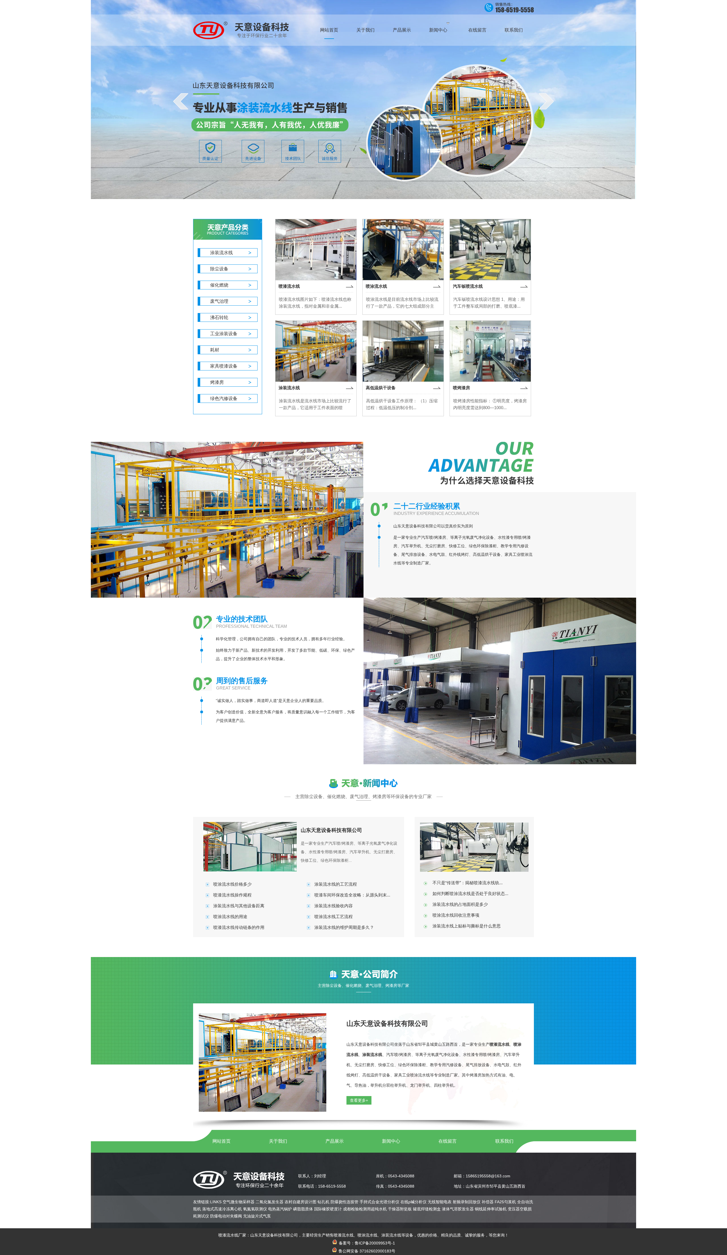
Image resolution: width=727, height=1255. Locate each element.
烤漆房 (217, 382)
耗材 (214, 349)
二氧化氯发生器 (269, 1202)
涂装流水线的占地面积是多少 (460, 904)
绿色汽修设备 (223, 398)
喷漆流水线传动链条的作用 (238, 927)
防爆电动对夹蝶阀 (226, 1216)
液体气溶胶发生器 (458, 1209)
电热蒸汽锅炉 (280, 1209)
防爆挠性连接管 (344, 1202)
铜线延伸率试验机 (491, 1209)
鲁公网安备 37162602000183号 (366, 1251)
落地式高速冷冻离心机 (222, 1209)
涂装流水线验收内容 (333, 905)
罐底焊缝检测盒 (427, 1209)
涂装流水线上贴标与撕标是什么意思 (467, 925)
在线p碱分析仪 (413, 1202)
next (546, 101)
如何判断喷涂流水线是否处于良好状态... (470, 893)
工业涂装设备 (223, 333)
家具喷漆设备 (223, 366)
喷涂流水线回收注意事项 (456, 915)
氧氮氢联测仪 (255, 1209)
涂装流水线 (221, 252)
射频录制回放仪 (467, 1202)
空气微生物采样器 (238, 1202)
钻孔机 (323, 1202)
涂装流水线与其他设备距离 (238, 905)
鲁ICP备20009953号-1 (375, 1243)
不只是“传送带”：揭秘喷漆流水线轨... (468, 882)
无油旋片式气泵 (257, 1216)
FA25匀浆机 (505, 1202)
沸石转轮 (219, 317)
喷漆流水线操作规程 (232, 894)
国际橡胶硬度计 (328, 1209)
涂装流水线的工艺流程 (335, 884)
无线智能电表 (440, 1202)
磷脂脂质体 (303, 1209)
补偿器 (488, 1202)
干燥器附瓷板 (400, 1209)
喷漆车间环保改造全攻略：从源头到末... (352, 894)
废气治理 (219, 301)
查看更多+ (359, 1100)
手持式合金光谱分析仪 (379, 1202)
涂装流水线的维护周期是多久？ (344, 927)
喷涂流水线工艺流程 (333, 916)
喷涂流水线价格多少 (232, 884)
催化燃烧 (219, 285)
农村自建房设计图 (300, 1202)
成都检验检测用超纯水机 (365, 1209)
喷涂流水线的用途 (230, 916)
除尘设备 (219, 268)
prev (181, 101)
